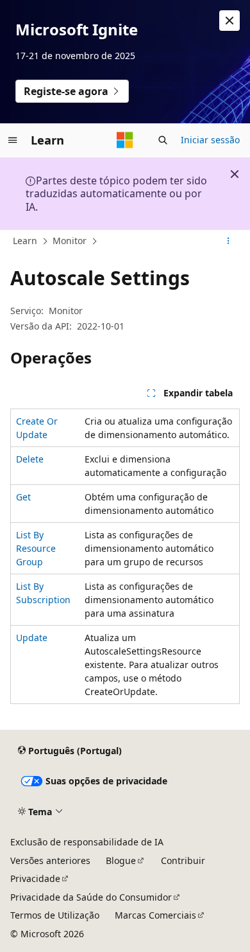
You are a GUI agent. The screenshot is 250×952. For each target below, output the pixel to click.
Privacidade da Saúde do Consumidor (91, 897)
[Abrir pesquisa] (163, 140)
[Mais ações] (228, 241)
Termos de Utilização (54, 915)
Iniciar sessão (210, 140)
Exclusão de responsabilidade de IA (86, 842)
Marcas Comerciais (155, 915)
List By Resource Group (36, 548)
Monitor (70, 240)
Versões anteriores (50, 860)
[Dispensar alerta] (229, 20)
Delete (30, 459)
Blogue (121, 860)
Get (23, 497)
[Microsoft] (125, 140)
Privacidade (35, 878)
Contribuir (183, 860)
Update (31, 637)
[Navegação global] (13, 140)
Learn (25, 240)
